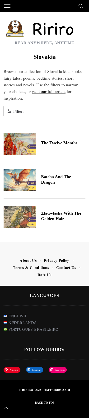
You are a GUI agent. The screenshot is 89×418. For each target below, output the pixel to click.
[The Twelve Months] (20, 144)
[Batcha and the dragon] (20, 180)
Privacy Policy (56, 260)
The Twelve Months (59, 142)
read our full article (49, 91)
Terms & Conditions (31, 267)
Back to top (44, 402)
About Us (28, 260)
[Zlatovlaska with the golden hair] (20, 217)
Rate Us (44, 274)
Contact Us (66, 267)
